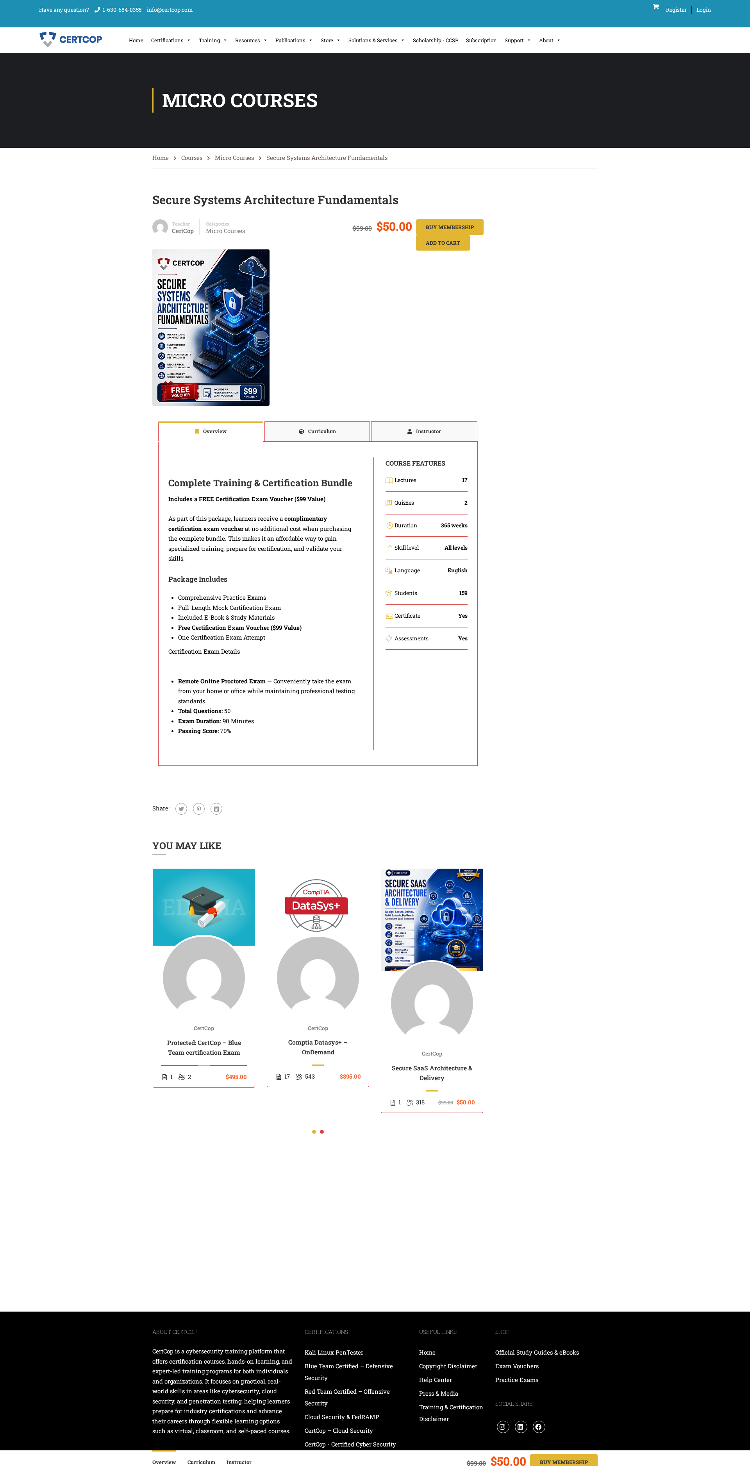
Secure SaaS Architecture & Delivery (432, 1073)
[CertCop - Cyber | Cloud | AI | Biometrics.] (71, 40)
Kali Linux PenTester (334, 1352)
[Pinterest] (199, 809)
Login (703, 9)
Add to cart (443, 242)
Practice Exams (516, 1380)
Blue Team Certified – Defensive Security (349, 1372)
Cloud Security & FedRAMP (342, 1417)
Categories (217, 223)
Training (209, 40)
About (546, 40)
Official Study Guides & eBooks (537, 1352)
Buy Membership (450, 227)
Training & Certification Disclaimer (451, 1413)
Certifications (167, 40)
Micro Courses (234, 157)
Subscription (481, 40)
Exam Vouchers (517, 1366)
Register (676, 9)
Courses (191, 157)
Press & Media (438, 1393)
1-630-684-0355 (122, 9)
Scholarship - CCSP (435, 40)
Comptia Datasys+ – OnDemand (318, 1047)
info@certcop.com (170, 9)
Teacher (181, 223)
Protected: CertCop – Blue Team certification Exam (204, 1047)
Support (514, 40)
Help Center (435, 1380)
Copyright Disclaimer (448, 1366)
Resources (247, 40)
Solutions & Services (373, 40)
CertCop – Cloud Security (340, 1430)
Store (327, 40)
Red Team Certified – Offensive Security (347, 1397)
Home (136, 40)
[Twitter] (181, 809)
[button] (314, 1132)
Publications (290, 40)
